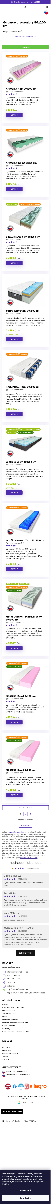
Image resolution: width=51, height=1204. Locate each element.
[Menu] (47, 7)
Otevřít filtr (25, 47)
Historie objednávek (10, 1053)
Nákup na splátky (8, 1026)
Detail (13, 115)
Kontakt (5, 1004)
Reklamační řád (8, 1011)
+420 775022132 (13, 975)
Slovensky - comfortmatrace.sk (18, 1074)
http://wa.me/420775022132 (18, 989)
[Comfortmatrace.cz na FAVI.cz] (8, 1087)
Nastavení (25, 1190)
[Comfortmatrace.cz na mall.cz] (38, 1087)
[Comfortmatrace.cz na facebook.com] (15, 1087)
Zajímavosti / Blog (9, 1013)
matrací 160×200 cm (28, 857)
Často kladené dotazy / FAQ (13, 1007)
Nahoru (26, 825)
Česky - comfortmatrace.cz (17, 1071)
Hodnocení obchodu (25, 863)
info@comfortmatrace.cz (17, 972)
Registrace (6, 1050)
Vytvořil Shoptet (27, 1102)
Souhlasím (25, 1198)
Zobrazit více (25, 953)
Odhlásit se (6, 1060)
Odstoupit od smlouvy (12, 1111)
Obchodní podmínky (10, 1020)
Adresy (5, 1057)
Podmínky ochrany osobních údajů (15, 1023)
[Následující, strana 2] (25, 814)
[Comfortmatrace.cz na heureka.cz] (21, 1087)
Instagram (11, 986)
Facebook (11, 982)
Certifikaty (6, 1029)
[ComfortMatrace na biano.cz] (26, 1087)
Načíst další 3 (25, 807)
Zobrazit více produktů (24, 36)
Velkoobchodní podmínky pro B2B (15, 1032)
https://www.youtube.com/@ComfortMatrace (26, 993)
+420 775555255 (13, 979)
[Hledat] (24, 7)
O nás (4, 1017)
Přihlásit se (6, 1047)
